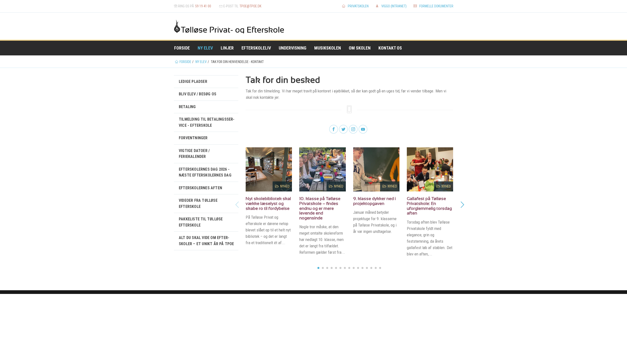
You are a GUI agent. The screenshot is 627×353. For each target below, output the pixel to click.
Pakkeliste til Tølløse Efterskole (201, 222)
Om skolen (360, 47)
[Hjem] (189, 26)
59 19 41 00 (203, 6)
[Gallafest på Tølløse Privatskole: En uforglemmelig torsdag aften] (430, 169)
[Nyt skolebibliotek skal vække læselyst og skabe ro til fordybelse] (269, 169)
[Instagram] (353, 129)
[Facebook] (334, 129)
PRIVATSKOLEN (358, 6)
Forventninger (193, 138)
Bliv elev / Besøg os (197, 94)
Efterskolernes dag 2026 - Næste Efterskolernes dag (205, 172)
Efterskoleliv (256, 47)
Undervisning (292, 47)
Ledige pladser (193, 81)
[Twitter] (343, 129)
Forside (182, 47)
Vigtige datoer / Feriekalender (194, 153)
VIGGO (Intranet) (394, 6)
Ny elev (205, 47)
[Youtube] (363, 129)
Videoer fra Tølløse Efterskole (198, 203)
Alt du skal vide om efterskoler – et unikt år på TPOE (206, 240)
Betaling (187, 106)
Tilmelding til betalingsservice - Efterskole (206, 122)
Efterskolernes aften (200, 188)
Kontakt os (390, 47)
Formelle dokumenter (436, 6)
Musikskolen (327, 47)
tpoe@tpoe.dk (250, 6)
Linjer (227, 47)
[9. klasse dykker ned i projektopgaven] (376, 169)
